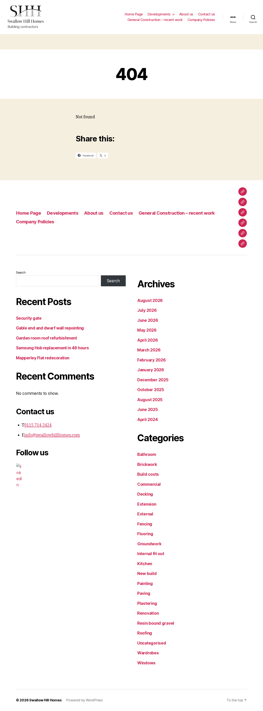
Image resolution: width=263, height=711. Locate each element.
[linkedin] (19, 476)
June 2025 (147, 409)
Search (20, 272)
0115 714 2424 (38, 425)
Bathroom (146, 454)
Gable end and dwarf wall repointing (50, 328)
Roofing (144, 633)
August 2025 (149, 399)
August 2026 (150, 300)
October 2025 (150, 389)
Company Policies (201, 20)
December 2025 (152, 379)
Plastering (147, 603)
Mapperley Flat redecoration (42, 358)
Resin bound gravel (155, 623)
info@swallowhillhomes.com (52, 435)
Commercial (149, 484)
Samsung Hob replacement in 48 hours (52, 347)
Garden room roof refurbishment (46, 338)
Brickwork (147, 464)
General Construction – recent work (155, 20)
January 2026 (150, 369)
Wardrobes (148, 652)
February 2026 (151, 360)
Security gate (28, 318)
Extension (146, 504)
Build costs (148, 474)
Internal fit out (150, 553)
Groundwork (149, 543)
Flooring (145, 533)
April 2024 (147, 419)
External (145, 514)
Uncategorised (151, 643)
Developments (159, 14)
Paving (143, 593)
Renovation (148, 613)
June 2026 (147, 320)
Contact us (206, 14)
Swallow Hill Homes (45, 700)
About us (186, 14)
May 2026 (147, 330)
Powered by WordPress (84, 700)
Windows (146, 663)
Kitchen (144, 563)
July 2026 (147, 310)
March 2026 (148, 350)
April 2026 (147, 340)
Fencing (144, 524)
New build (147, 573)
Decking (145, 494)
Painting (145, 583)
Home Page (134, 14)
